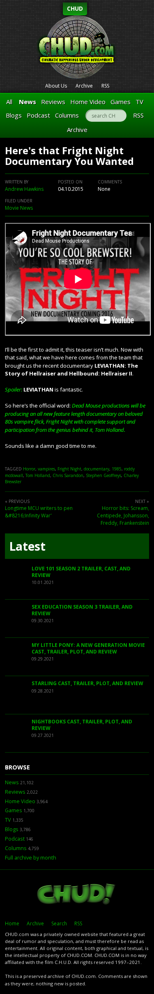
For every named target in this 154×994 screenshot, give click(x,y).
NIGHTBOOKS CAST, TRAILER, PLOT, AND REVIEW (82, 725)
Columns (67, 115)
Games (120, 101)
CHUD (75, 8)
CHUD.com (77, 894)
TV (139, 101)
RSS (105, 85)
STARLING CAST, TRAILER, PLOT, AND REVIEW (87, 683)
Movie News (19, 207)
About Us (56, 85)
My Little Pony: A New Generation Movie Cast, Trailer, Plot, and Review (88, 648)
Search (59, 923)
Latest (27, 546)
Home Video (88, 101)
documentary (96, 469)
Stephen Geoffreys (103, 475)
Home (12, 923)
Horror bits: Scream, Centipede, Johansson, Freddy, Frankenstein (123, 515)
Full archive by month (30, 857)
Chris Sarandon (68, 475)
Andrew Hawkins (24, 188)
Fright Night (69, 469)
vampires (46, 469)
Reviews (53, 101)
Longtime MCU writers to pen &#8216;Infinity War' (39, 512)
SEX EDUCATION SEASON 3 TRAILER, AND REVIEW (82, 610)
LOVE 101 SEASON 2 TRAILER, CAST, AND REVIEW (81, 572)
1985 (117, 469)
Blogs (14, 115)
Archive (84, 85)
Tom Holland (37, 475)
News (27, 101)
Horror (29, 469)
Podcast (38, 115)
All (9, 101)
